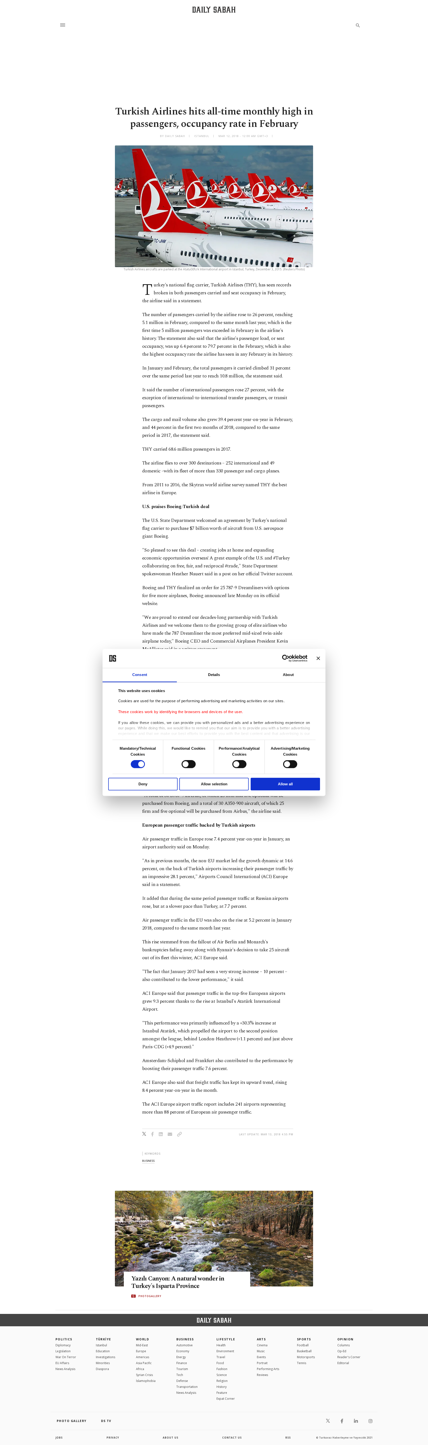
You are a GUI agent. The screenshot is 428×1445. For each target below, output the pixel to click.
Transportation (187, 1387)
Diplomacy (63, 1345)
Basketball (304, 1351)
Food (220, 1363)
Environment (225, 1351)
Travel (220, 1357)
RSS (288, 1437)
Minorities (103, 1363)
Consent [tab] (139, 675)
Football (303, 1345)
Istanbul (101, 1345)
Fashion (221, 1369)
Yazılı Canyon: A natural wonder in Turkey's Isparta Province (177, 1282)
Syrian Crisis (144, 1375)
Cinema (262, 1345)
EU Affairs (62, 1363)
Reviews (262, 1375)
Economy (182, 1351)
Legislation (63, 1351)
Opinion (345, 1339)
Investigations (105, 1357)
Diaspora (102, 1369)
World (142, 1339)
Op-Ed (341, 1351)
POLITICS (63, 1339)
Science (221, 1375)
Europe (141, 1351)
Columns (343, 1345)
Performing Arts (268, 1369)
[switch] (189, 764)
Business (185, 1339)
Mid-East (142, 1345)
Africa (140, 1369)
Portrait (262, 1363)
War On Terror (65, 1357)
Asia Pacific (144, 1363)
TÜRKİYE (103, 1339)
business (148, 1161)
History (221, 1387)
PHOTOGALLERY (149, 1296)
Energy (181, 1357)
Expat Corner (225, 1399)
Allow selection (214, 784)
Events (261, 1357)
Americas (142, 1357)
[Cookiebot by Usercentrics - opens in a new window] (285, 658)
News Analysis (65, 1369)
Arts (261, 1339)
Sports (304, 1339)
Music (261, 1351)
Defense (182, 1381)
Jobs (59, 1437)
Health (221, 1345)
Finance (181, 1363)
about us (170, 1437)
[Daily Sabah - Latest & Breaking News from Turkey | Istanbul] (214, 9)
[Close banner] (318, 658)
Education (103, 1351)
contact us (232, 1437)
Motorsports (306, 1357)
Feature (221, 1393)
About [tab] (288, 675)
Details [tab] (214, 675)
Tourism (182, 1369)
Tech (179, 1375)
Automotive (184, 1345)
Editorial (343, 1363)
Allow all (285, 784)
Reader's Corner (348, 1357)
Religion (222, 1381)
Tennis (301, 1363)
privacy (113, 1437)
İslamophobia (146, 1381)
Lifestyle (225, 1339)
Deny (142, 784)
